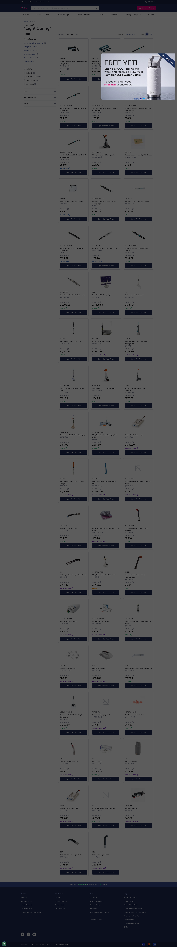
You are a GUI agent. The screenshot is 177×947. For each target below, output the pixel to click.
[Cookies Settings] (4, 943)
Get (136, 98)
